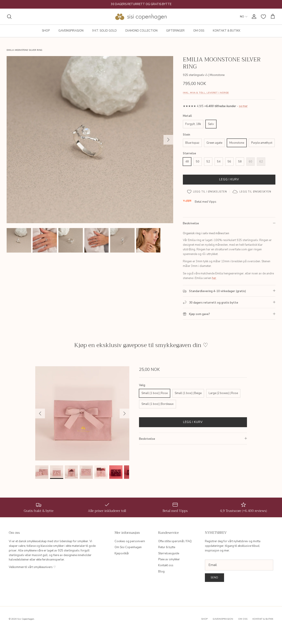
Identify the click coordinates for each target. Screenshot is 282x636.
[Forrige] (40, 413)
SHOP (46, 31)
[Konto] (253, 16)
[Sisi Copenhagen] (141, 16)
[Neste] (168, 140)
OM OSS (198, 31)
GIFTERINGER (175, 31)
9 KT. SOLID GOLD (104, 31)
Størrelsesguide (168, 553)
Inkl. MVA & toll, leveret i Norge (206, 92)
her (214, 278)
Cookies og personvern (130, 541)
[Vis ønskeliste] (263, 16)
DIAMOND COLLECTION (141, 31)
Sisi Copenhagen (25, 619)
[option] (90, 139)
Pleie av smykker (169, 559)
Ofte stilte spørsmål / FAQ (175, 541)
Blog (161, 572)
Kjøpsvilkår (122, 553)
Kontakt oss (165, 565)
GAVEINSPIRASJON (70, 31)
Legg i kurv (229, 179)
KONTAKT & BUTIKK (226, 31)
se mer (243, 106)
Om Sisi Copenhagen (128, 547)
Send (214, 577)
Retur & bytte (166, 547)
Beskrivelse (191, 223)
